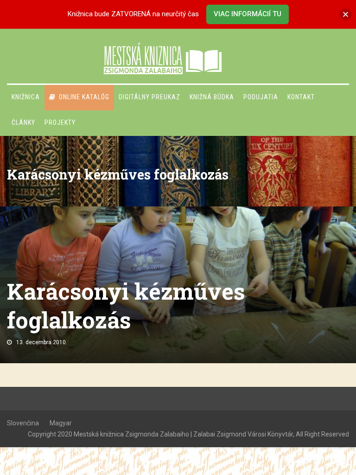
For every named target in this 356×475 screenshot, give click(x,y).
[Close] (345, 14)
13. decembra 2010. (41, 342)
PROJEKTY (60, 122)
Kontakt (301, 97)
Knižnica (26, 97)
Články (23, 122)
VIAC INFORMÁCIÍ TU (247, 14)
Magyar (61, 423)
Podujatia (260, 97)
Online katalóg (84, 97)
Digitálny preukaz (149, 97)
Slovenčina (23, 423)
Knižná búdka (212, 97)
